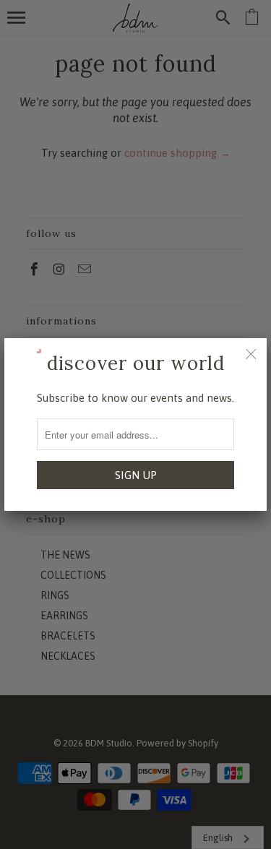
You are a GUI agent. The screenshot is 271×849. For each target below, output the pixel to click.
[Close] (251, 354)
